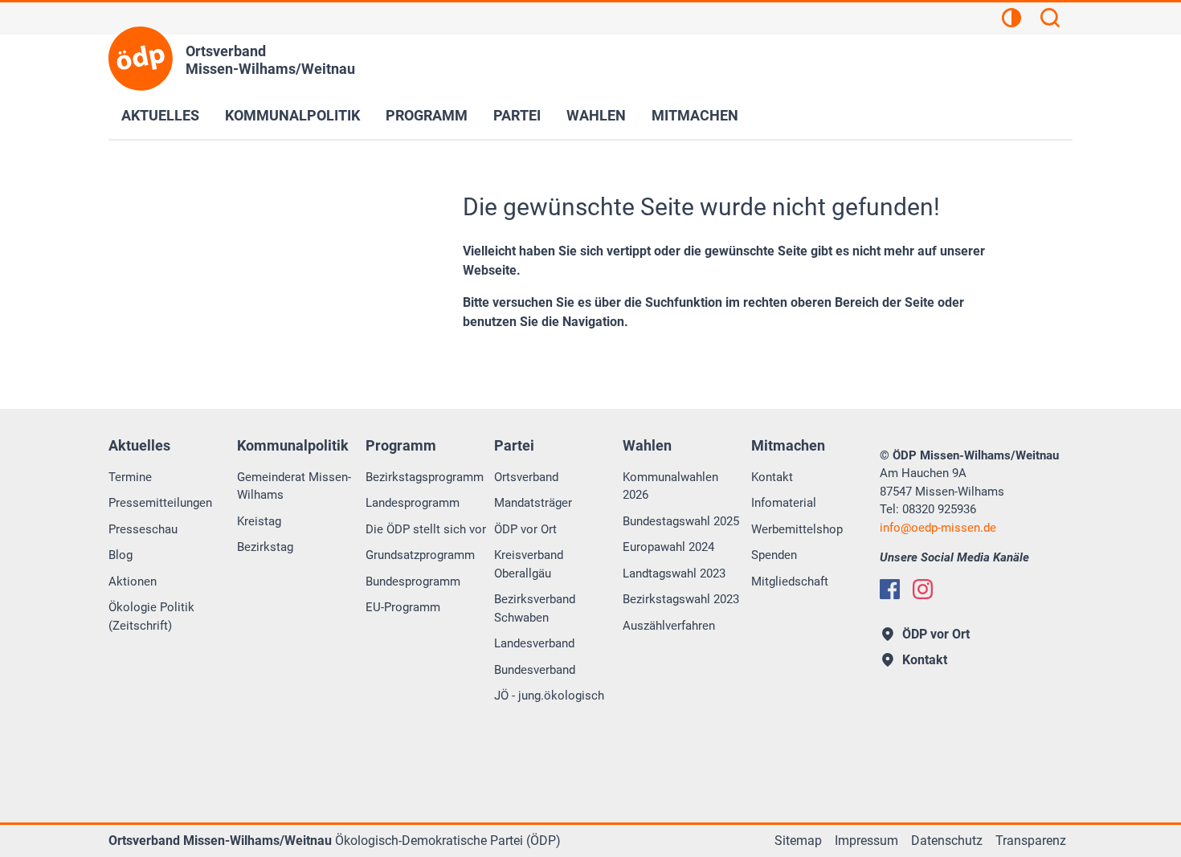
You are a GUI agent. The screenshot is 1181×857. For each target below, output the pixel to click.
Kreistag (259, 521)
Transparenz (1030, 840)
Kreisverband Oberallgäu (528, 564)
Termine (130, 477)
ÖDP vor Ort (525, 529)
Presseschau (143, 529)
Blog (120, 555)
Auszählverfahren (669, 625)
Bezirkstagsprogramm (425, 477)
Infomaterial (783, 503)
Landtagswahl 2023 (674, 573)
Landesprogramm (413, 503)
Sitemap (798, 840)
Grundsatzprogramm (420, 555)
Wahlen (596, 115)
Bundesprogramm (413, 581)
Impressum (866, 840)
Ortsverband (526, 477)
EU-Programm (403, 607)
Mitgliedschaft (789, 581)
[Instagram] (923, 589)
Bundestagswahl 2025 (681, 521)
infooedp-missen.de (938, 527)
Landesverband (534, 643)
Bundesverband (534, 670)
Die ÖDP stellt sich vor (426, 529)
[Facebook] (890, 589)
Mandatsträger (533, 503)
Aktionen (132, 581)
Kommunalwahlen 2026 (670, 486)
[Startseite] (140, 59)
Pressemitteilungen (160, 503)
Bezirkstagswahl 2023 (681, 599)
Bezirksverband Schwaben (534, 608)
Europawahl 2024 (668, 547)
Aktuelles (160, 115)
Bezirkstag (265, 547)
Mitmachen (695, 115)
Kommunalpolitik (292, 115)
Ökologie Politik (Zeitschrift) (151, 616)
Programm (427, 115)
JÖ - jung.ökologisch (549, 695)
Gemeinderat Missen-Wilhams (294, 486)
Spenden (774, 555)
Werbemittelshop (797, 529)
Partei (517, 115)
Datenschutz (947, 840)
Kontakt (772, 477)
